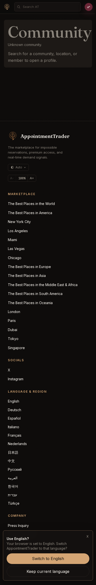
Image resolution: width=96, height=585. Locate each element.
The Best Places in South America (35, 294)
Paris (12, 320)
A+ (32, 178)
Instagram (15, 379)
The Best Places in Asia (27, 275)
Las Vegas (16, 249)
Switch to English (48, 558)
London (14, 312)
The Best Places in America (30, 213)
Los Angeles (18, 231)
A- (12, 178)
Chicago (14, 258)
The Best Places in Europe (29, 267)
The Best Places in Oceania (30, 303)
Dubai (12, 330)
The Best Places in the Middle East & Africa (43, 285)
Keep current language (48, 571)
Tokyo (13, 339)
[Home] (6, 6)
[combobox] (50, 7)
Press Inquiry (18, 525)
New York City (19, 222)
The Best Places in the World (31, 204)
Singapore (16, 348)
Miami (12, 240)
